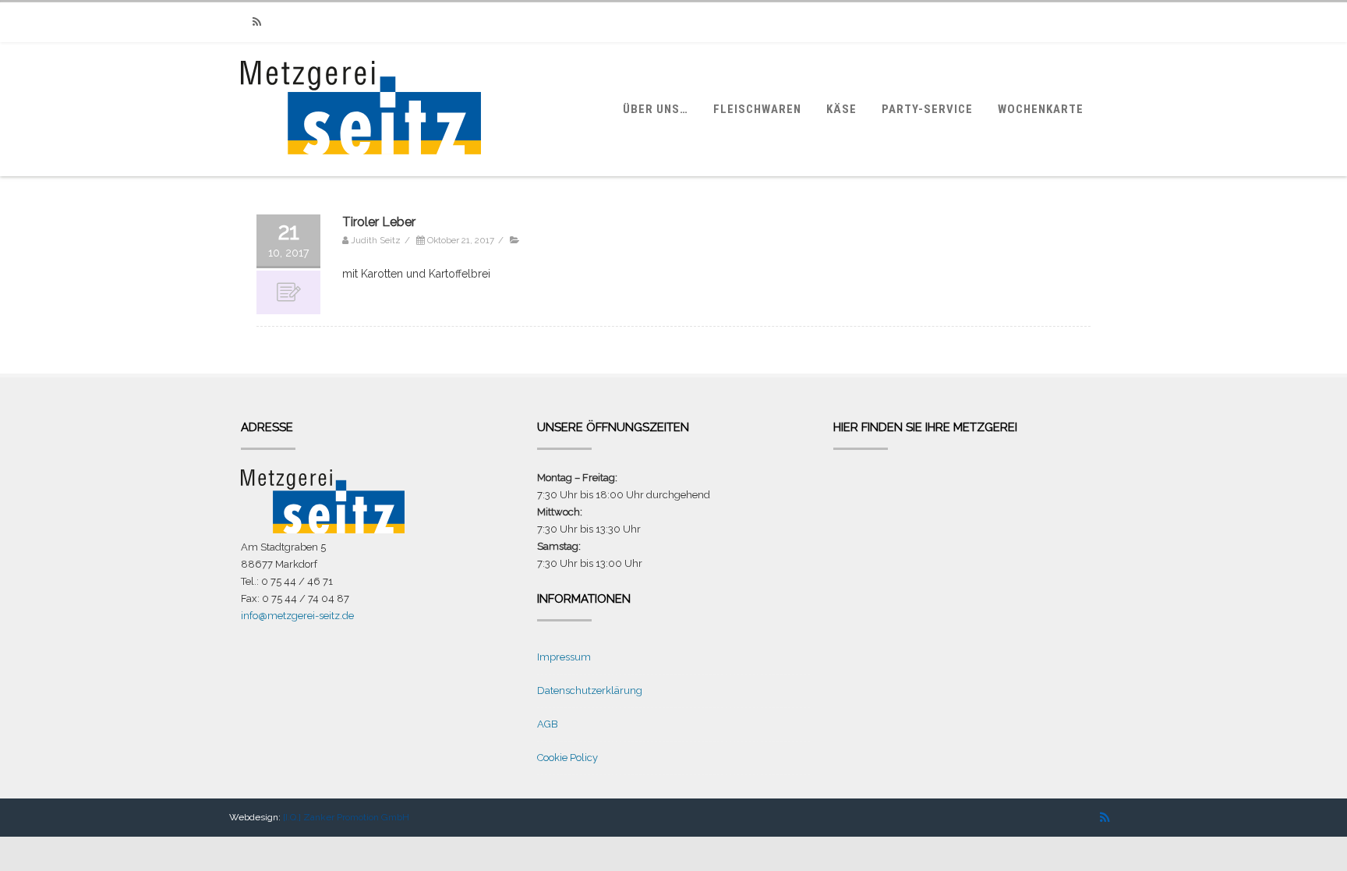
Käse (841, 109)
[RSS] (256, 22)
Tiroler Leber (378, 221)
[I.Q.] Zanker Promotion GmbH (346, 817)
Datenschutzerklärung (589, 690)
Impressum (564, 657)
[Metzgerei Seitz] (361, 169)
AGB (547, 724)
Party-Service (927, 109)
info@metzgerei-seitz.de (297, 615)
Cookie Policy (567, 757)
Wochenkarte (1041, 109)
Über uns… (655, 109)
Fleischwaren (757, 109)
